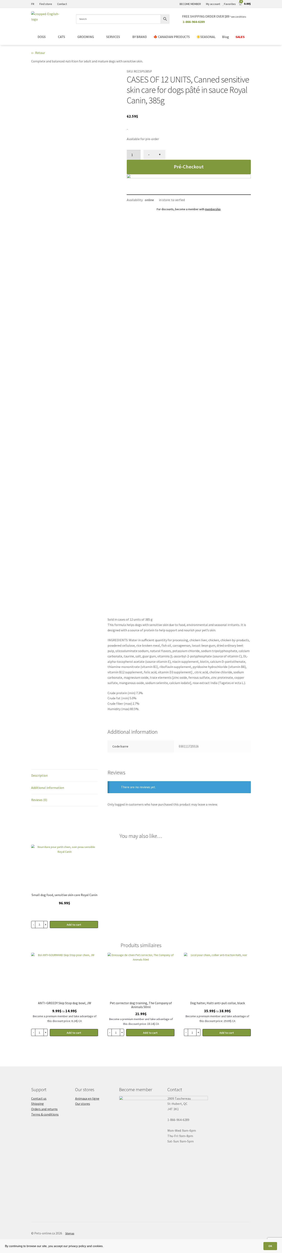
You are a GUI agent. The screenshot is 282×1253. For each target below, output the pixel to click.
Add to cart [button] (74, 924)
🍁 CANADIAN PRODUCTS (171, 37)
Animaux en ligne (87, 1098)
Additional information (47, 788)
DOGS (42, 37)
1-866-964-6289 (194, 22)
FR (32, 4)
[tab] (64, 776)
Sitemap (69, 1233)
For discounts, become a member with (189, 209)
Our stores (82, 1104)
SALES (240, 37)
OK (270, 1246)
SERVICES (113, 37)
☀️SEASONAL (206, 37)
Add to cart (74, 1033)
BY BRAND (139, 37)
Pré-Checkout (189, 166)
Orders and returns (44, 1109)
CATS (61, 37)
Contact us (38, 1098)
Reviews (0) (39, 800)
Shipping (37, 1104)
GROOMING (85, 37)
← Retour (38, 53)
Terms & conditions (45, 1114)
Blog (225, 37)
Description (39, 775)
